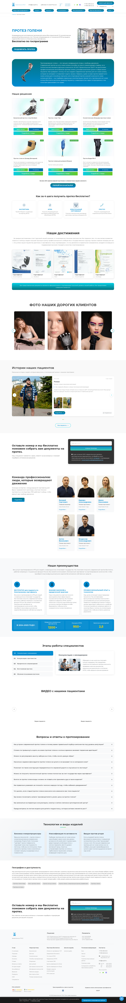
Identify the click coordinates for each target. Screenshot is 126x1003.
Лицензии (14, 953)
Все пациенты (62, 425)
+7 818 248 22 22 (103, 953)
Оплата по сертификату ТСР (54, 951)
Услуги (37, 10)
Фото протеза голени (34, 883)
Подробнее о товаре (28, 133)
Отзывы (14, 961)
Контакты (14, 958)
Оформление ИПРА (52, 958)
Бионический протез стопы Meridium (25, 118)
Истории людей (16, 966)
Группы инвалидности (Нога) (54, 964)
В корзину (36, 129)
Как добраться (16, 969)
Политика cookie (85, 963)
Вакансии (14, 971)
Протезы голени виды (19, 883)
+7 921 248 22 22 (103, 951)
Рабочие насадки (34, 971)
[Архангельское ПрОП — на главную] (14, 934)
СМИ (13, 977)
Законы (83, 953)
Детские (31, 953)
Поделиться (108, 412)
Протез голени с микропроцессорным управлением (73, 883)
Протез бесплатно (95, 10)
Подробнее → (63, 509)
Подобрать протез (24, 49)
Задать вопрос (21, 129)
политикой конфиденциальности (92, 460)
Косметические (33, 956)
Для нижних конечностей (36, 966)
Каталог (48, 10)
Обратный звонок (105, 3)
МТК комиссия (50, 973)
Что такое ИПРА (51, 956)
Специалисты (15, 979)
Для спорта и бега (34, 974)
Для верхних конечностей (36, 969)
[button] (14, 330)
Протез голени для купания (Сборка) (60, 161)
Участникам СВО (51, 961)
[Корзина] (121, 998)
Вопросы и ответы (17, 964)
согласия (96, 458)
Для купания (32, 964)
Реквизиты (15, 974)
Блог (109, 10)
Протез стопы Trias (54, 118)
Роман (57, 382)
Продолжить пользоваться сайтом (94, 1000)
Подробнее (58, 412)
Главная (14, 14)
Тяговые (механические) (35, 977)
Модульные (32, 961)
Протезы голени (95, 883)
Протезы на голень (18, 887)
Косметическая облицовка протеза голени (97, 118)
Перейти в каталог (63, 185)
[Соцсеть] (63, 990)
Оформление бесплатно (53, 953)
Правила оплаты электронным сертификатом (98, 987)
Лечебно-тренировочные (36, 958)
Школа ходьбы (68, 951)
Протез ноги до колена (49, 883)
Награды (14, 956)
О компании (62, 10)
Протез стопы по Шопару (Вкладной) (25, 158)
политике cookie (35, 1000)
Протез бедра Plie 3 (89, 158)
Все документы (78, 10)
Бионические (32, 951)
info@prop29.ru (33, 4)
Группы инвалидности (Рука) (54, 966)
